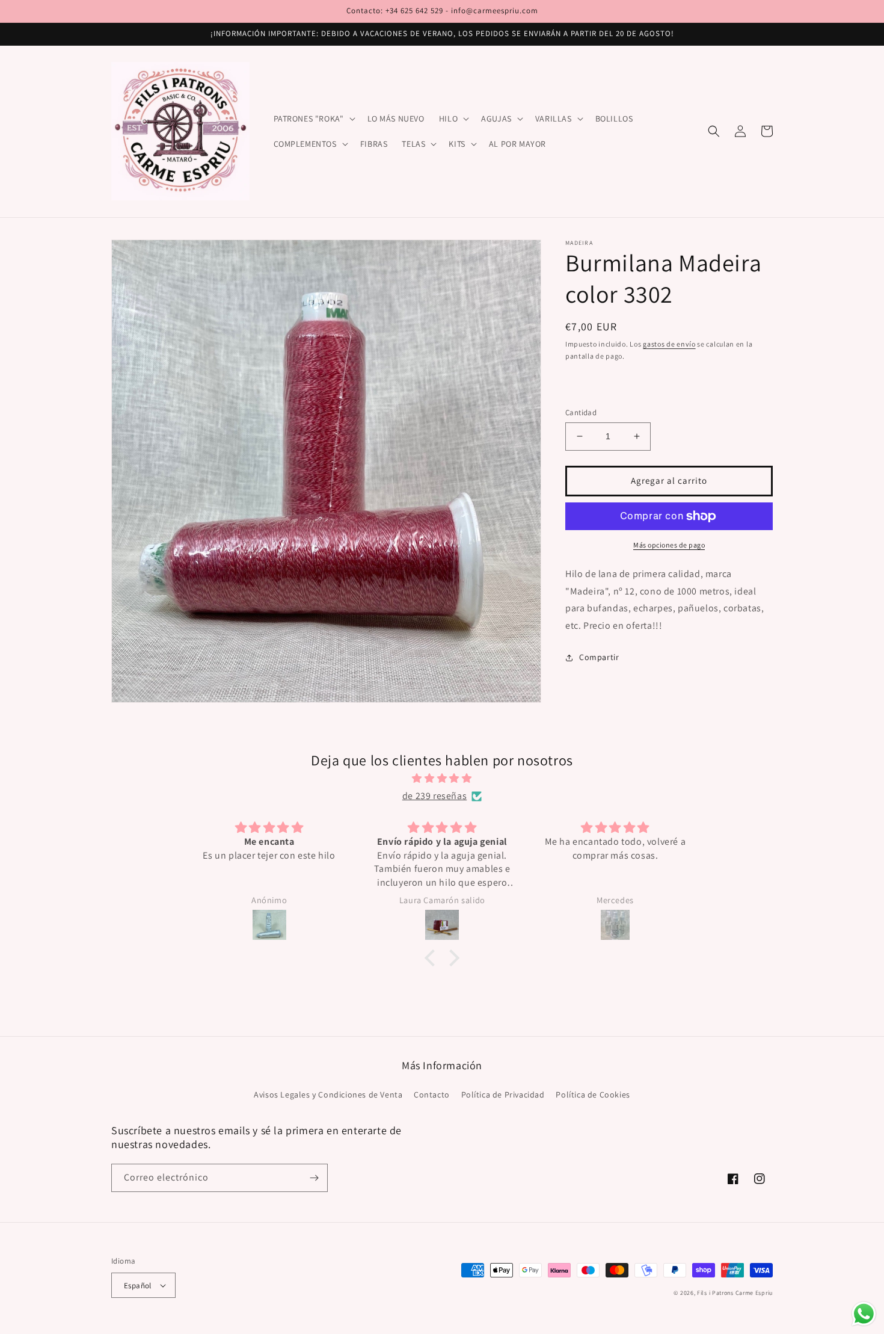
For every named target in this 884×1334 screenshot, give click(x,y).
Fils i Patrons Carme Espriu (735, 1293)
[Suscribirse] (314, 1178)
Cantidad (581, 412)
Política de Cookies (593, 1094)
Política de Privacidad (503, 1094)
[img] (442, 779)
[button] (313, 118)
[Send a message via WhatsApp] (864, 1314)
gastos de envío (669, 343)
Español (138, 1285)
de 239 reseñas (434, 795)
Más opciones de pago (669, 544)
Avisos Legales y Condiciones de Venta (328, 1094)
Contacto (432, 1094)
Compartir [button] (599, 657)
